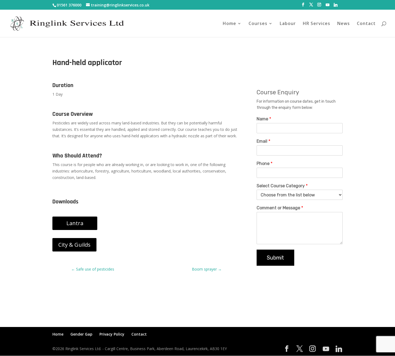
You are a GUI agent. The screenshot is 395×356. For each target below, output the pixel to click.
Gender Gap (81, 334)
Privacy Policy (111, 334)
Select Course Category (282, 185)
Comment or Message (280, 207)
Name (264, 118)
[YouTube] (327, 6)
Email (263, 141)
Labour (288, 23)
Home (229, 23)
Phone (264, 163)
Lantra (74, 223)
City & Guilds (74, 244)
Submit (275, 257)
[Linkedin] (335, 6)
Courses (258, 23)
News (343, 23)
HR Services (316, 23)
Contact (366, 23)
